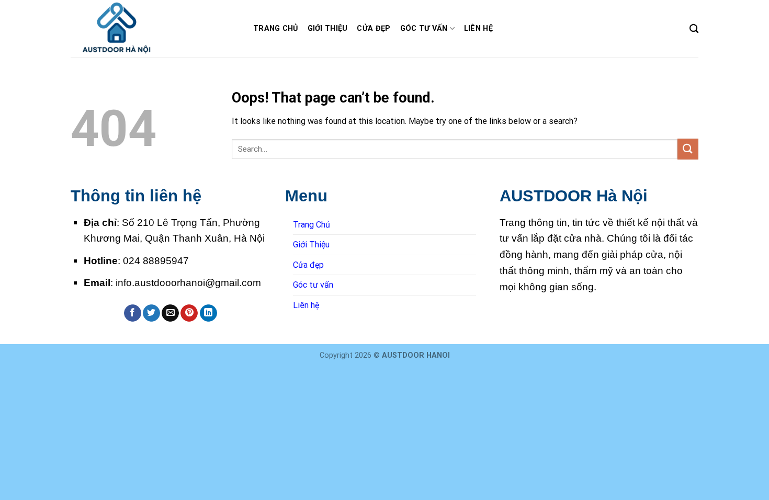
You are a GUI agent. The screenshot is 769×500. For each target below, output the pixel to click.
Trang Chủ (275, 28)
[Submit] (687, 149)
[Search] (693, 29)
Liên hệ (478, 28)
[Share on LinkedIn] (208, 313)
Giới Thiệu (328, 28)
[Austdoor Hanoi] (154, 29)
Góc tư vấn (424, 28)
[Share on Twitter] (151, 313)
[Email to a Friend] (170, 313)
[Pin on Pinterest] (189, 313)
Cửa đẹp (373, 28)
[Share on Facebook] (132, 313)
